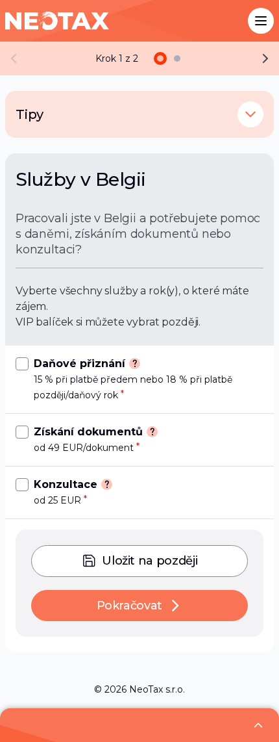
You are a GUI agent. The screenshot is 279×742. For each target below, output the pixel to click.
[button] (250, 114)
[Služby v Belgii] (160, 58)
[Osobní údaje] (177, 58)
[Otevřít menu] (261, 21)
